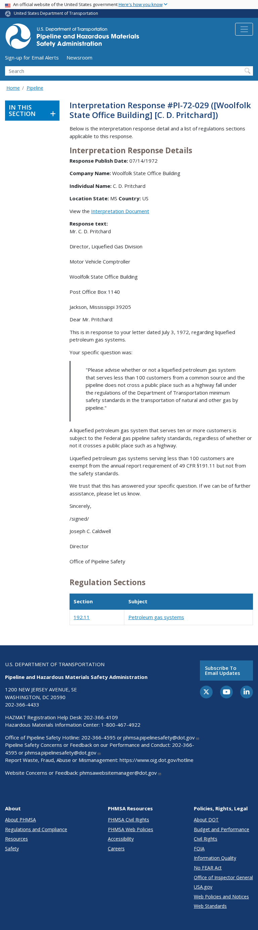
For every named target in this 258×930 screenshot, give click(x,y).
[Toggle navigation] (244, 29)
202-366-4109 (101, 717)
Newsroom (79, 57)
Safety (12, 848)
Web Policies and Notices (221, 896)
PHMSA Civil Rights (128, 819)
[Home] (72, 38)
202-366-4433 (22, 704)
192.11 (82, 617)
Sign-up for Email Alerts (32, 57)
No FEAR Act (208, 867)
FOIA (199, 848)
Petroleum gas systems (156, 617)
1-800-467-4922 (120, 724)
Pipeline (35, 88)
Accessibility (121, 839)
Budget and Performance (221, 829)
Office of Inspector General (223, 877)
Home (13, 88)
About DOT (206, 819)
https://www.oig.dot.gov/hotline (157, 760)
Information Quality (215, 858)
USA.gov (203, 887)
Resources (16, 839)
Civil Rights (205, 839)
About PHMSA (20, 819)
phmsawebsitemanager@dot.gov (118, 772)
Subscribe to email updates (222, 670)
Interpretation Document (120, 211)
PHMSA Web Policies (130, 829)
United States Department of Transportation (56, 13)
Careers (116, 848)
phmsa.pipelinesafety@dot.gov (159, 737)
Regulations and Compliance (36, 829)
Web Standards (210, 906)
